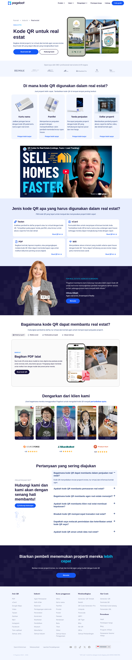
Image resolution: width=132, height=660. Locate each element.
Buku (58, 623)
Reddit (80, 602)
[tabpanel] (65, 363)
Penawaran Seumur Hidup (107, 634)
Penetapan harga (106, 623)
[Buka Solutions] (73, 3)
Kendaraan (60, 620)
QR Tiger (81, 620)
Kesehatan (38, 620)
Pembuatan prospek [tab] (51, 335)
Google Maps (17, 606)
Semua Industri (39, 634)
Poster (58, 613)
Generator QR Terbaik (86, 599)
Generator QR (105, 599)
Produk (58, 609)
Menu (58, 599)
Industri (25, 20)
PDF (13, 599)
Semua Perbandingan (86, 634)
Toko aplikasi (17, 630)
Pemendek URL (105, 609)
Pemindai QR (104, 602)
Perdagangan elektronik (43, 609)
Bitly (79, 623)
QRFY (80, 616)
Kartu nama (60, 602)
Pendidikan (38, 623)
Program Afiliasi (106, 630)
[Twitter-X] (84, 647)
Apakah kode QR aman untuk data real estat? (76, 532)
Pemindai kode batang (108, 606)
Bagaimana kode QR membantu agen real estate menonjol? (83, 496)
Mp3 (13, 620)
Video (14, 609)
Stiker (58, 630)
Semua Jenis (16, 634)
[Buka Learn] (86, 3)
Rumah (16, 20)
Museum (37, 627)
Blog (101, 626)
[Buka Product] (64, 3)
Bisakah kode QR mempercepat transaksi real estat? (80, 514)
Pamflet (59, 606)
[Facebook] (89, 647)
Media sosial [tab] (34, 335)
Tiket (58, 627)
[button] (49, 51)
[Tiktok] (80, 647)
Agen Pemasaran (40, 599)
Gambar (15, 616)
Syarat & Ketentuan (20, 647)
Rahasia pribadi (34, 647)
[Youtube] (70, 647)
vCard (14, 602)
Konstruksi (38, 616)
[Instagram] (75, 647)
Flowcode (81, 613)
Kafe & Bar (38, 602)
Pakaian (59, 616)
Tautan (14, 613)
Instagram (15, 623)
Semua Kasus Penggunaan (61, 635)
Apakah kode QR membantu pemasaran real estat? (79, 488)
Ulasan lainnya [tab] (69, 335)
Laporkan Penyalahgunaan (51, 647)
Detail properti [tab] (19, 335)
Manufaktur (38, 630)
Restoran (37, 606)
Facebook (15, 627)
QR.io (80, 630)
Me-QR (80, 627)
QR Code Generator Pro (87, 606)
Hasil (102, 619)
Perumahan (38, 613)
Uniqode (81, 609)
